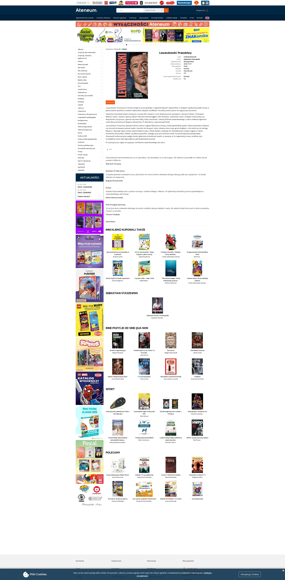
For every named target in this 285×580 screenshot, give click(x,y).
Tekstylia (81, 164)
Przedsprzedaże (157, 17)
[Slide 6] (136, 44)
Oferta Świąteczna (85, 130)
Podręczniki (82, 136)
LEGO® (80, 105)
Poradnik (183, 17)
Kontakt (200, 17)
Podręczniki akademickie (87, 139)
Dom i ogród (82, 77)
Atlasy (80, 61)
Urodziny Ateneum (103, 17)
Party (80, 133)
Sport (110, 389)
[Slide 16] (161, 44)
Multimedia (82, 123)
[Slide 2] (126, 44)
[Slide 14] (156, 44)
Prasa (80, 151)
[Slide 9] (143, 44)
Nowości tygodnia (119, 17)
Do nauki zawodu (84, 74)
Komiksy (81, 102)
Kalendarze (82, 92)
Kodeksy (81, 99)
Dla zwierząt (82, 71)
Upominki (81, 167)
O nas (192, 17)
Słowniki (81, 158)
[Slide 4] (131, 44)
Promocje (132, 17)
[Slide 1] (124, 44)
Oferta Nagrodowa (85, 127)
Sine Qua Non (189, 61)
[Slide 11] (148, 44)
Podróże (81, 142)
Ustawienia (115, 568)
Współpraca (151, 568)
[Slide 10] (146, 44)
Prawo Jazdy (83, 155)
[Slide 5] (134, 44)
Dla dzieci (81, 67)
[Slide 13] (153, 44)
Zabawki (81, 170)
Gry (79, 86)
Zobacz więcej (83, 196)
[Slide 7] (138, 44)
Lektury (81, 108)
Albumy (80, 49)
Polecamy (113, 452)
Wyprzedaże (143, 17)
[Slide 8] (141, 44)
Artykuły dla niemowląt (86, 52)
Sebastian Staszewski (192, 59)
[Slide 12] (151, 44)
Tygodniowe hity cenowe (85, 17)
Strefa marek (81, 3)
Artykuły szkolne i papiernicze (84, 56)
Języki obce (82, 89)
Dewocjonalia (83, 64)
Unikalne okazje (171, 17)
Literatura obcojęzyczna (87, 114)
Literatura (82, 111)
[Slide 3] (129, 44)
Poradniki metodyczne (86, 148)
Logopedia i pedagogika (87, 117)
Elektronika (82, 80)
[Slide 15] (158, 44)
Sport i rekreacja (84, 161)
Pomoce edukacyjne (85, 145)
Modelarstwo (83, 120)
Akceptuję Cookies (250, 574)
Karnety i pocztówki (85, 95)
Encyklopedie (83, 83)
